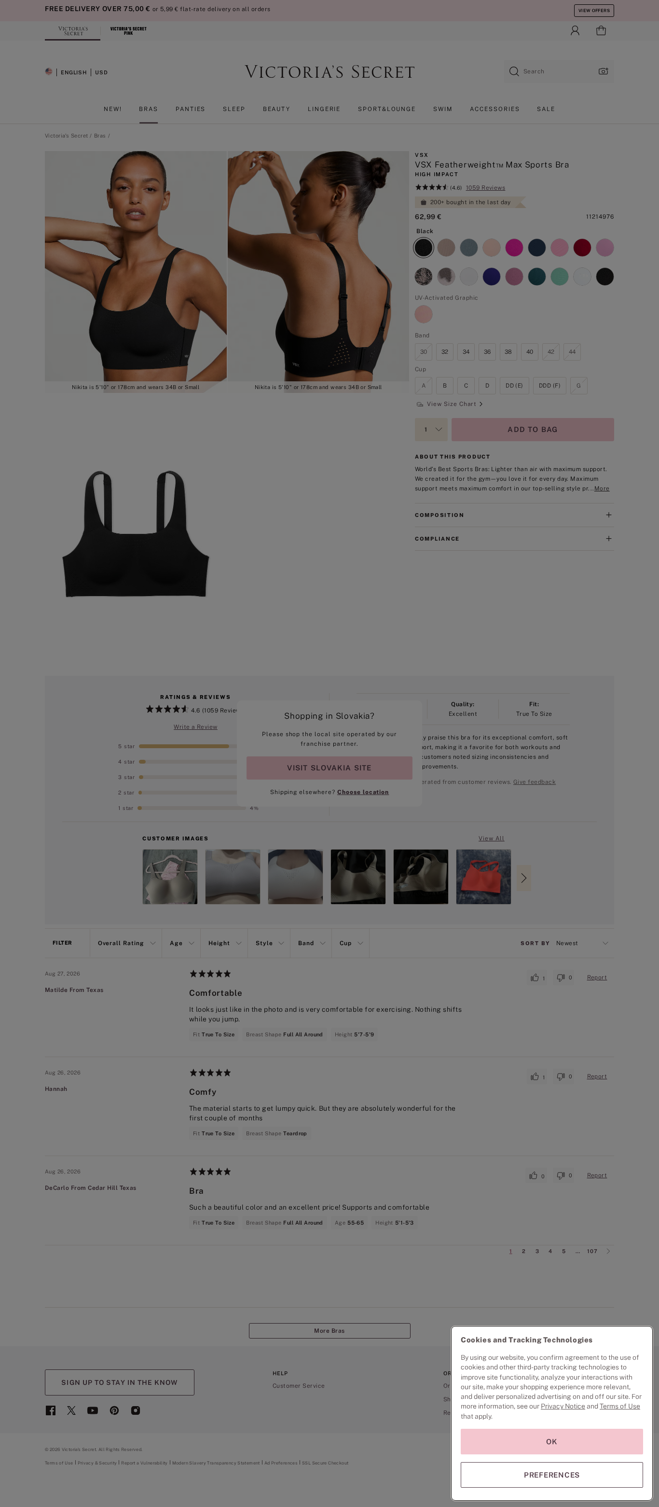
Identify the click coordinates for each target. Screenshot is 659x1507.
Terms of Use (620, 1406)
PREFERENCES (552, 1475)
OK (552, 1441)
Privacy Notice (563, 1406)
